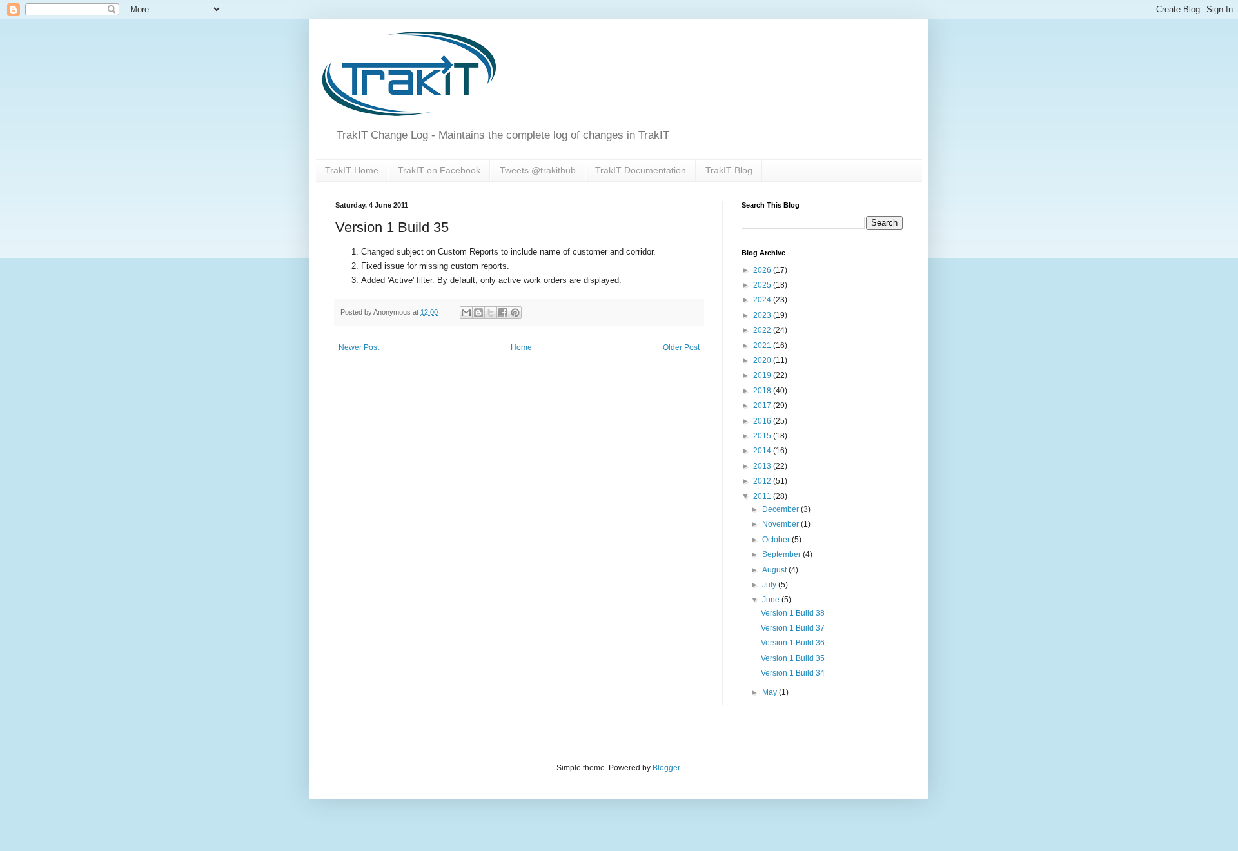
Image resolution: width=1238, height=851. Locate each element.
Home (521, 347)
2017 (763, 405)
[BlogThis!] (478, 312)
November (781, 524)
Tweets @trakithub (538, 170)
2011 (763, 496)
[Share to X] (490, 312)
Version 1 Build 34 (793, 673)
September (782, 554)
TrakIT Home (351, 170)
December (781, 509)
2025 (763, 284)
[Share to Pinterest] (515, 312)
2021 (763, 345)
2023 (763, 315)
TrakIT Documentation (640, 170)
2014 (763, 450)
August (775, 569)
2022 (763, 330)
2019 (763, 375)
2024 (763, 299)
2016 (763, 421)
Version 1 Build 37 (793, 627)
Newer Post (359, 347)
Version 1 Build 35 (793, 658)
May (770, 692)
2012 (763, 480)
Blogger (666, 767)
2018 (763, 390)
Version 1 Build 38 (793, 613)
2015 (763, 435)
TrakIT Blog (728, 170)
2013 (763, 466)
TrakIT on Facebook (439, 170)
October (777, 539)
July (770, 584)
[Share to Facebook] (502, 312)
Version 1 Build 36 (793, 642)
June (771, 599)
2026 (763, 270)
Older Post (681, 347)
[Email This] (466, 312)
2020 (763, 360)
